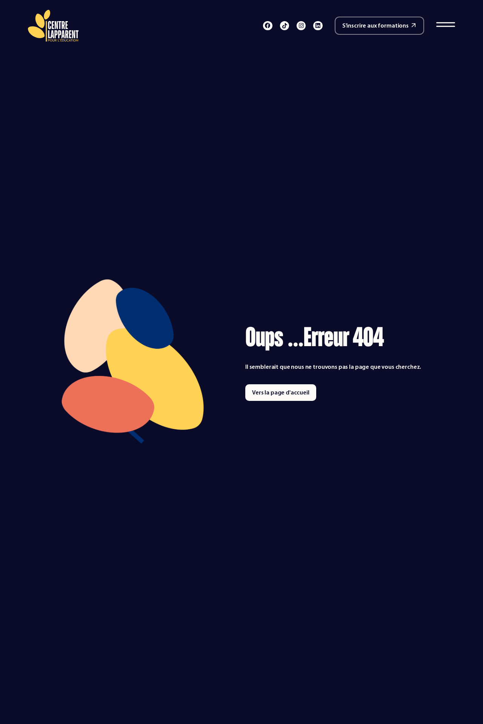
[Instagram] (301, 25)
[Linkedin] (317, 25)
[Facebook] (267, 25)
